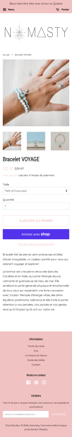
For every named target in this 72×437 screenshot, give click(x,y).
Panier (65, 9)
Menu (10, 9)
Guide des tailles (36, 359)
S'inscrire (59, 414)
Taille (6, 184)
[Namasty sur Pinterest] (36, 383)
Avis (36, 350)
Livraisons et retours (36, 355)
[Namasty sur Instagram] (44, 383)
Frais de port (10, 175)
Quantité (8, 199)
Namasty (35, 425)
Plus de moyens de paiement (36, 244)
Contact (36, 364)
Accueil (6, 54)
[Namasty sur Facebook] (28, 383)
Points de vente (36, 346)
